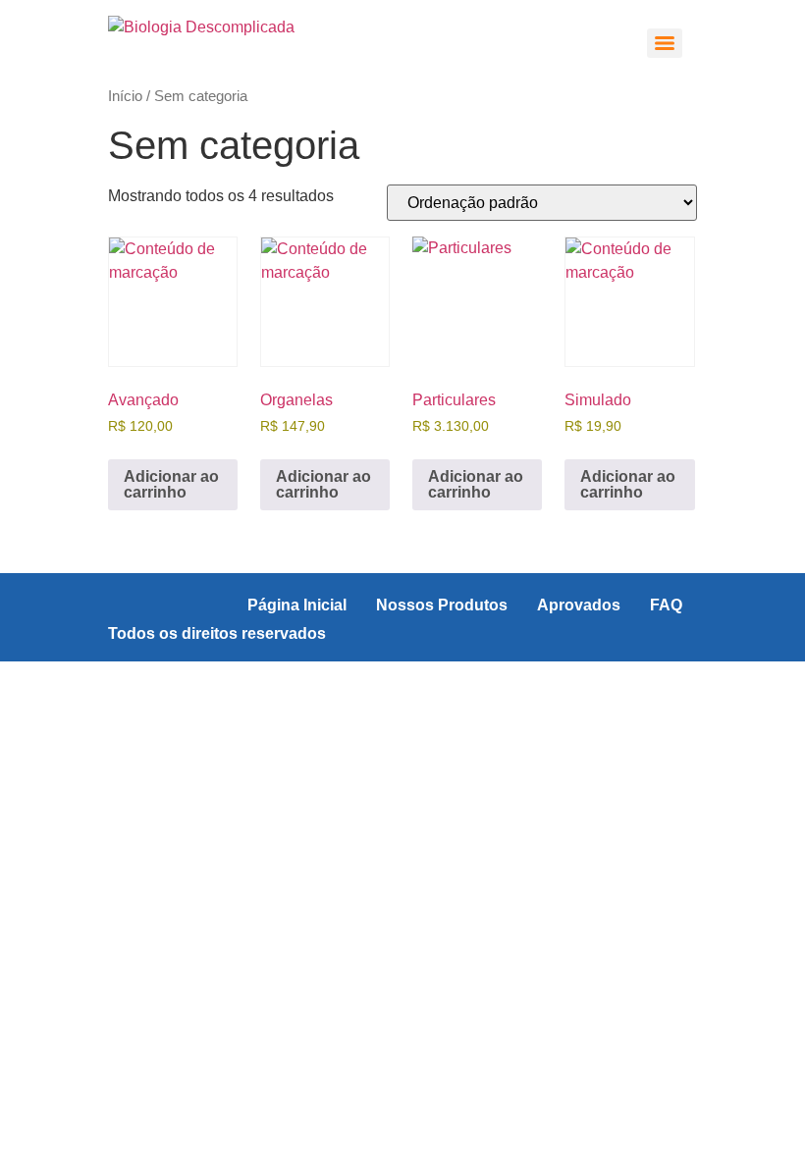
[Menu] (664, 43)
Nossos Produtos (442, 605)
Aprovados (578, 605)
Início (125, 96)
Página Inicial (297, 605)
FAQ (666, 605)
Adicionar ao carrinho (171, 484)
